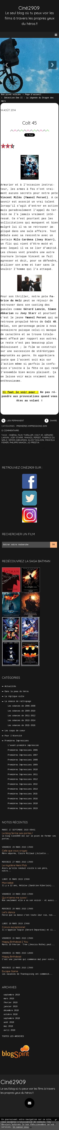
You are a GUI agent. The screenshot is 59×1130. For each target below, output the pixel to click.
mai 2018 (8, 1026)
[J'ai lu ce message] (55, 1119)
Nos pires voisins (11, 94)
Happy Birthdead (11, 956)
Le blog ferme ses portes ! (17, 833)
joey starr (16, 437)
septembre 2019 (12, 995)
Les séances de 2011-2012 (21, 716)
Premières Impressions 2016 (23, 799)
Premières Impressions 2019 (23, 808)
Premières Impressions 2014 (23, 789)
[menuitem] (12, 94)
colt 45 (38, 435)
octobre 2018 (10, 1014)
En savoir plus (21, 1127)
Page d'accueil (33, 94)
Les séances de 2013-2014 (21, 720)
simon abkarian (18, 440)
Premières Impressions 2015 (23, 794)
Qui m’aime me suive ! (14, 897)
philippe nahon (18, 442)
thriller (28, 435)
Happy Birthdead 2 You (15, 941)
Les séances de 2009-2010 (21, 711)
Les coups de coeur (15, 731)
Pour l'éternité (13, 736)
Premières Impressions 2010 (23, 769)
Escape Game (10, 971)
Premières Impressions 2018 (23, 803)
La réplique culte (14, 696)
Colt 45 (29, 123)
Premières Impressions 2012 (23, 779)
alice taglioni (36, 440)
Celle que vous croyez (14, 850)
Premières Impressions (17, 741)
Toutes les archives (13, 1036)
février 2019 (10, 1002)
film (20, 435)
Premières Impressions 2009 (23, 765)
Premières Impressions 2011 (23, 774)
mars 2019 (9, 999)
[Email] (29, 1103)
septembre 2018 (12, 1018)
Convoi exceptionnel (13, 927)
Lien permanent (15, 420)
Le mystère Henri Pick (14, 865)
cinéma (13, 435)
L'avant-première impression (23, 745)
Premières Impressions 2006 (23, 750)
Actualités (10, 686)
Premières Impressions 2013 (23, 784)
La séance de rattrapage (18, 701)
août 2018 (9, 1022)
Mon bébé (7, 882)
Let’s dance (8, 912)
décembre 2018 (11, 1010)
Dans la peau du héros (17, 691)
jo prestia (33, 442)
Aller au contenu (15, 5)
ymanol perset (32, 437)
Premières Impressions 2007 (23, 755)
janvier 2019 (10, 1006)
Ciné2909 (13, 1082)
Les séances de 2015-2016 (21, 725)
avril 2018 (9, 1030)
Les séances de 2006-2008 (21, 706)
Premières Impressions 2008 (23, 760)
